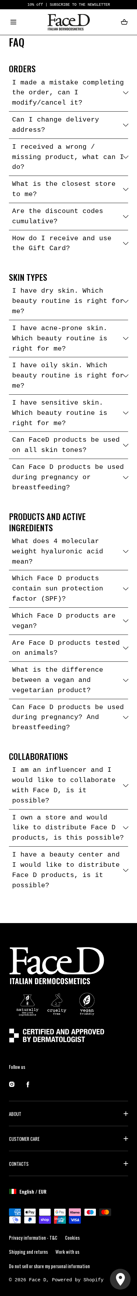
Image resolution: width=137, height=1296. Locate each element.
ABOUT (15, 1113)
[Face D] (69, 22)
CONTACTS (19, 1163)
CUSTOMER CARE (24, 1138)
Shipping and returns (28, 1251)
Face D (37, 1280)
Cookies (72, 1237)
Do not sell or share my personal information (49, 1265)
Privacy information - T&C (33, 1237)
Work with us (67, 1251)
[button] (13, 22)
